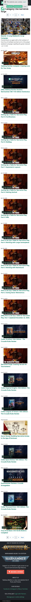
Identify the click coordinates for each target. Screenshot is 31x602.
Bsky (19, 589)
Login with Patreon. (20, 594)
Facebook (6, 589)
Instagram (14, 589)
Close (24, 6)
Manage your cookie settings (15, 597)
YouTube (25, 589)
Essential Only (18, 6)
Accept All (9, 6)
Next (22, 15)
